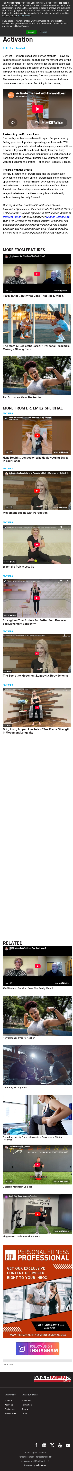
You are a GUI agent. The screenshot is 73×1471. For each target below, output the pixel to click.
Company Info (10, 1394)
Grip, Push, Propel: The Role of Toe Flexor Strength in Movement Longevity (36, 731)
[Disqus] (37, 788)
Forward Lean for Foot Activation (35, 35)
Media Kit (9, 1401)
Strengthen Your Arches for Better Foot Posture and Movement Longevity (34, 622)
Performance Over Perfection (22, 397)
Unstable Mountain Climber (17, 1186)
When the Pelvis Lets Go (18, 566)
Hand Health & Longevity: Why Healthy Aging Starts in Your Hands (35, 459)
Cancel (25, 1413)
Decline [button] (43, 31)
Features (35, 250)
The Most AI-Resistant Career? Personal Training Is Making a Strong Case (36, 347)
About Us (9, 1405)
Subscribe (26, 1401)
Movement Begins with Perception (25, 512)
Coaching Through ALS (15, 1087)
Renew (25, 1409)
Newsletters (27, 1405)
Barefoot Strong (12, 216)
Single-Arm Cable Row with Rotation (22, 1236)
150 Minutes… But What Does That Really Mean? (34, 295)
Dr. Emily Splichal (15, 48)
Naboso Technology (57, 216)
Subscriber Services (30, 1394)
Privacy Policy (23, 15)
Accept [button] (31, 31)
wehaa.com (41, 1465)
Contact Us (9, 1409)
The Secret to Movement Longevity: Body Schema (35, 675)
